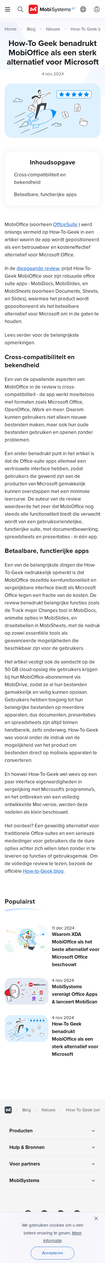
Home (10, 29)
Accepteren (52, 1252)
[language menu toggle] (85, 9)
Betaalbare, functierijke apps (45, 194)
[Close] (96, 1218)
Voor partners (24, 1164)
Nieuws (53, 29)
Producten (21, 1131)
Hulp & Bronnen (27, 1147)
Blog (31, 29)
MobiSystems (24, 1180)
